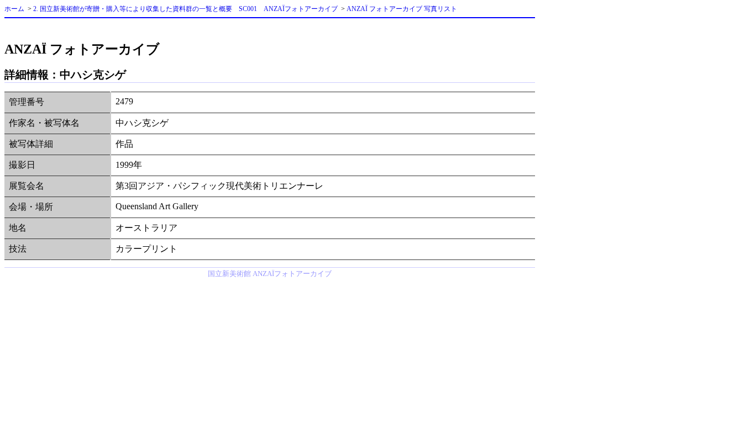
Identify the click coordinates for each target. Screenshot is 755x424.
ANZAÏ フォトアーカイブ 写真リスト (402, 9)
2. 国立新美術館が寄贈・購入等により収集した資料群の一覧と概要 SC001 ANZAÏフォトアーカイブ (185, 9)
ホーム (14, 9)
